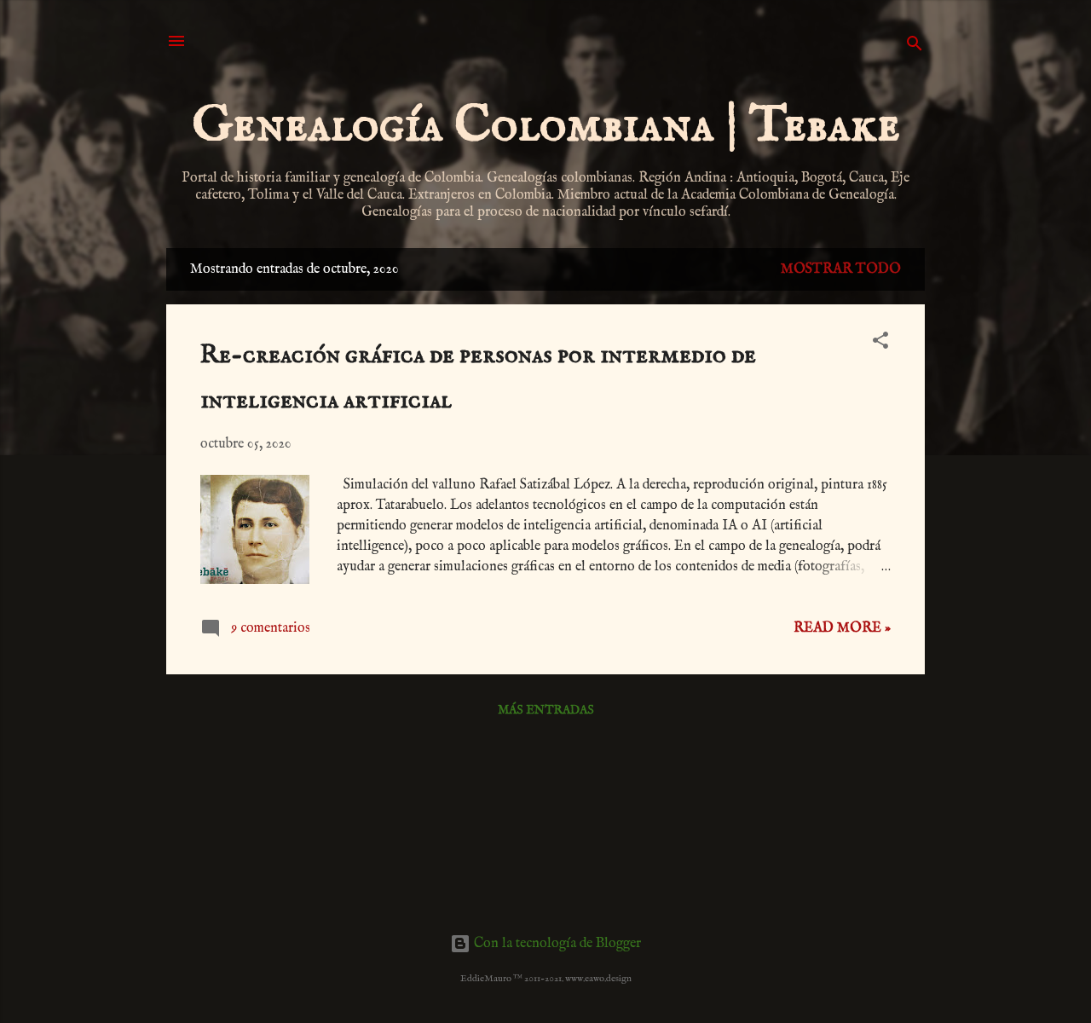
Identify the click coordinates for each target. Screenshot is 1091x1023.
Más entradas (546, 710)
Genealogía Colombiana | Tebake (546, 126)
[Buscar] (914, 46)
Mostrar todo (841, 269)
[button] (880, 343)
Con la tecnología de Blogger (555, 943)
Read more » (842, 628)
